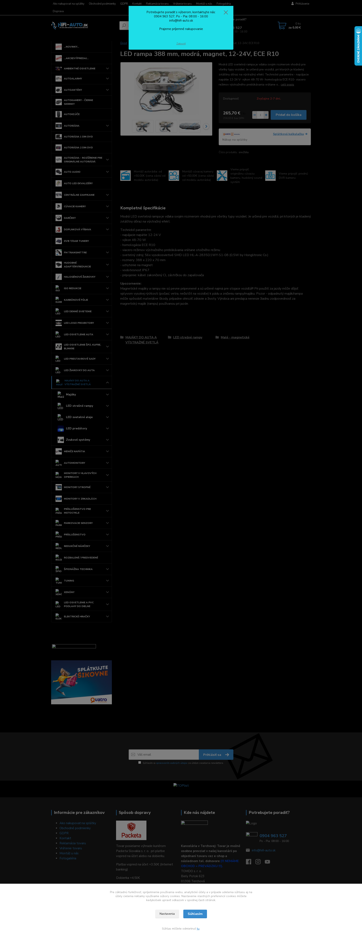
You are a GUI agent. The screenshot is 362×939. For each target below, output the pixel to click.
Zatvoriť (181, 43)
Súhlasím (195, 914)
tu (198, 929)
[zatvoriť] (225, 12)
